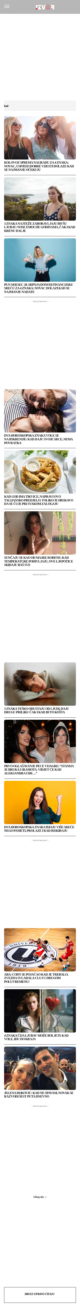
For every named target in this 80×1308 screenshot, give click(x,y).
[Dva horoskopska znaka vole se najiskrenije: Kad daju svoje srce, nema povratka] (40, 410)
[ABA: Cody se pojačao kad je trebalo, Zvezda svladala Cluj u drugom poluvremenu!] (40, 949)
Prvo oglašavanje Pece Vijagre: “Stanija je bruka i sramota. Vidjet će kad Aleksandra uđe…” (39, 769)
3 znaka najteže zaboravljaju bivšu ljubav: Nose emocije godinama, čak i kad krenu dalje (39, 227)
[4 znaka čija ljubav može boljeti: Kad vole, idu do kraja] (40, 1011)
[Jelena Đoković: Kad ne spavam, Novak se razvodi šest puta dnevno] (40, 1068)
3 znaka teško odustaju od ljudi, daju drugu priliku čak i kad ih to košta (36, 710)
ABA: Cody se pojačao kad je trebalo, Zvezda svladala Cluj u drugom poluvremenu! (36, 978)
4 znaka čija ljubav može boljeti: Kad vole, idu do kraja (36, 1037)
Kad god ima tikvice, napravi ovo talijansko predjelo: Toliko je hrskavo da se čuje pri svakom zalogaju (38, 500)
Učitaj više (38, 1197)
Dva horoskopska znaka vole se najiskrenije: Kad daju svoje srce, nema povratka (38, 439)
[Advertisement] (40, 59)
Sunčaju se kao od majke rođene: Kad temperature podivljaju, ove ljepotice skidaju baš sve (38, 561)
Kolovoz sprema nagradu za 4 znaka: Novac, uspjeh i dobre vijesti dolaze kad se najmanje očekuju (39, 166)
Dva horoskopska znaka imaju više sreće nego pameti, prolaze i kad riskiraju (39, 829)
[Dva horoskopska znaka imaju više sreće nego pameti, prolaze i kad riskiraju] (40, 802)
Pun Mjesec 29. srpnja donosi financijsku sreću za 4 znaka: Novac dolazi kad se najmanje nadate (38, 288)
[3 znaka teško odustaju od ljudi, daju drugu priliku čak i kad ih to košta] (40, 684)
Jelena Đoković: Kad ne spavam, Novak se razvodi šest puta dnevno (38, 1094)
